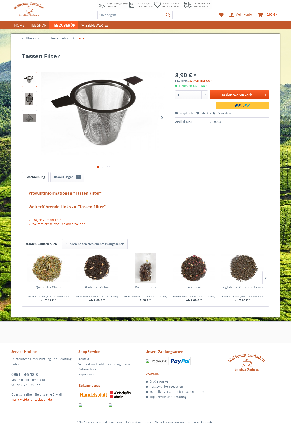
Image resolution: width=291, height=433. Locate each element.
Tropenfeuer (194, 287)
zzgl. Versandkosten (200, 80)
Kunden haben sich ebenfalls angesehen (95, 244)
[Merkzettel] (221, 15)
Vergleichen (187, 113)
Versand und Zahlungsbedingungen (104, 364)
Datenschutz (87, 369)
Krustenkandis (145, 287)
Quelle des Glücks (48, 287)
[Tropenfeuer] (194, 268)
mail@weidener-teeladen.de (31, 399)
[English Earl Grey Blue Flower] (242, 268)
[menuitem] (135, 15)
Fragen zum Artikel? (46, 220)
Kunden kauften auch (41, 244)
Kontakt (83, 359)
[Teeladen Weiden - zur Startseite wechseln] (28, 9)
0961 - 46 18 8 (24, 374)
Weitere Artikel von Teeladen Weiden (58, 224)
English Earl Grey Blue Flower (242, 287)
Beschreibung (35, 177)
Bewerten (223, 113)
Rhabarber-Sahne (97, 287)
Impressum (86, 374)
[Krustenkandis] (145, 268)
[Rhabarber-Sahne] (97, 268)
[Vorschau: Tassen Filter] (29, 79)
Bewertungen (66, 177)
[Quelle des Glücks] (48, 268)
